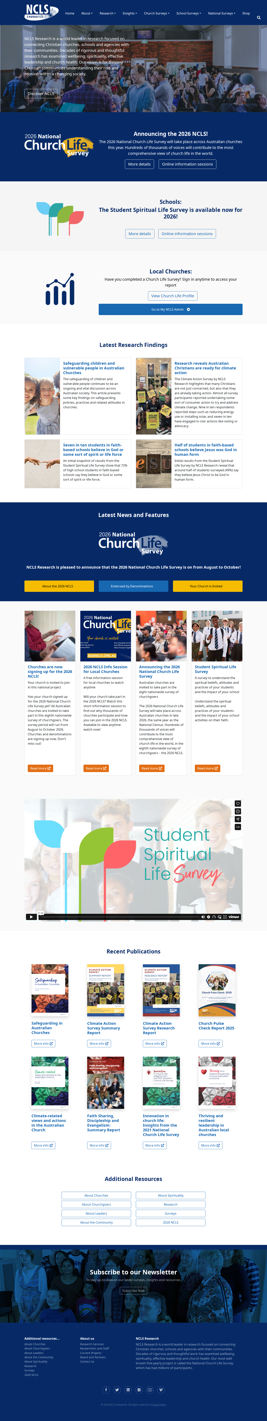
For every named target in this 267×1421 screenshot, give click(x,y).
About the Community (96, 1222)
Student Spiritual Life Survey (215, 669)
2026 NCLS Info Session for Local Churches (105, 669)
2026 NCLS (170, 1222)
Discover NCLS (41, 93)
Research (106, 13)
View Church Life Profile (172, 295)
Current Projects (90, 1353)
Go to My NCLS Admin (167, 309)
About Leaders (96, 1213)
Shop (246, 13)
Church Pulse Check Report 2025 (216, 1026)
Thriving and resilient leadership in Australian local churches (214, 1125)
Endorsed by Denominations (132, 586)
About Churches (96, 1195)
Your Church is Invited (206, 586)
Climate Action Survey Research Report (159, 1028)
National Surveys (220, 13)
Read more (38, 768)
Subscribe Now (133, 1290)
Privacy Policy (158, 1404)
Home (69, 13)
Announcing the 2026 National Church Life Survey (159, 671)
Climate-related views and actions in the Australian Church (48, 1122)
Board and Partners (93, 1357)
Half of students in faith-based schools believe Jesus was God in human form (206, 449)
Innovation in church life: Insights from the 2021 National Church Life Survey (161, 1125)
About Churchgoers (96, 1204)
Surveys (171, 1213)
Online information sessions (187, 164)
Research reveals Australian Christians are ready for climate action (205, 368)
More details (139, 164)
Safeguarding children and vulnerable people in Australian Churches (93, 368)
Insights (129, 13)
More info (41, 1043)
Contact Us (87, 1361)
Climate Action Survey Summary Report (103, 1028)
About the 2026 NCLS (57, 586)
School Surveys (188, 13)
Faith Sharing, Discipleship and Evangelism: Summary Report (103, 1122)
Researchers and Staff (94, 1348)
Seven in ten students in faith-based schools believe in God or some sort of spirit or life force (93, 449)
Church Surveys (155, 13)
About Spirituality (171, 1195)
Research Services (92, 1344)
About (85, 13)
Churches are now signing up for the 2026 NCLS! (50, 671)
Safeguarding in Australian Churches (47, 1028)
